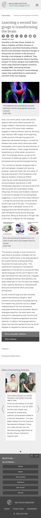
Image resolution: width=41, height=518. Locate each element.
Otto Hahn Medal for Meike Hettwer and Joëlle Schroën (19, 396)
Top (36, 456)
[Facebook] (3, 36)
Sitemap (20, 493)
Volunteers (20, 482)
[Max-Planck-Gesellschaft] (11, 502)
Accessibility (32, 509)
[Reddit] (12, 36)
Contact (20, 466)
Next (38, 409)
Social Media (8, 462)
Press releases (10, 339)
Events (20, 472)
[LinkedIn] (7, 36)
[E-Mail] (30, 36)
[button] (37, 100)
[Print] (34, 36)
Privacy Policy (18, 509)
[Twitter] (16, 36)
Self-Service (20, 487)
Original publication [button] (11, 356)
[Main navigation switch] (37, 5)
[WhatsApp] (21, 36)
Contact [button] (5, 349)
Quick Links (7, 458)
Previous (2, 409)
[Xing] (25, 36)
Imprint (7, 509)
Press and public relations (15, 334)
